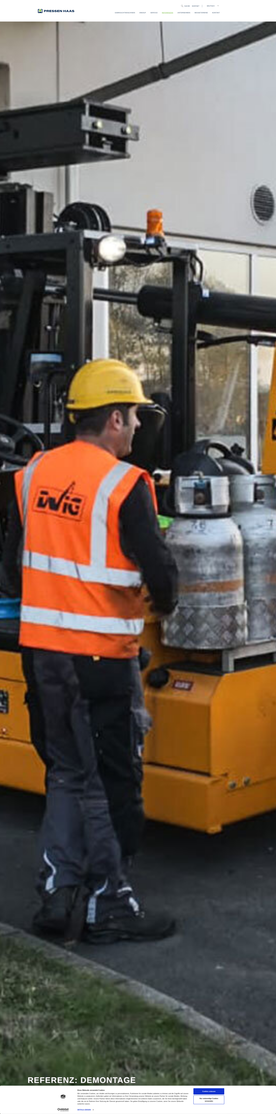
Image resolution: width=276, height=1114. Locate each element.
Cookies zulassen (209, 1091)
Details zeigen (84, 1110)
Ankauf (142, 13)
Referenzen (167, 13)
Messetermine (201, 13)
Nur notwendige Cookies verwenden (209, 1099)
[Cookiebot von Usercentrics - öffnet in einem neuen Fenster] (63, 1109)
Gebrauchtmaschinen (125, 13)
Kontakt (195, 6)
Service (154, 13)
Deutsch (211, 6)
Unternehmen (183, 13)
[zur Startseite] (60, 11)
